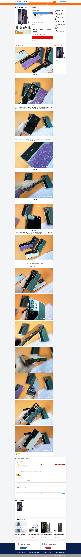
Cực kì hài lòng (34, 474)
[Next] (30, 16)
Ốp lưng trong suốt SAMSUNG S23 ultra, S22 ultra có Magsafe (33, 535)
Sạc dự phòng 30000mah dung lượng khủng (59, 535)
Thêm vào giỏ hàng (41, 34)
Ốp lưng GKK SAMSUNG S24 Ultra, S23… (19, 512)
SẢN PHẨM (35, 4)
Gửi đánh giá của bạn (59, 464)
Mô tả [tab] (16, 45)
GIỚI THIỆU (43, 4)
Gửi (63, 493)
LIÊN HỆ (46, 4)
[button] (63, 1)
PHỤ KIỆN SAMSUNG (37, 41)
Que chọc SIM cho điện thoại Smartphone (42, 15)
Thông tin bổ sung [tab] (20, 45)
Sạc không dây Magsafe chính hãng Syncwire (20, 535)
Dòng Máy (33, 24)
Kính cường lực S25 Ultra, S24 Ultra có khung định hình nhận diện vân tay (46, 535)
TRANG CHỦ (31, 4)
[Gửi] (54, 2)
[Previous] (16, 16)
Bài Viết (39, 4)
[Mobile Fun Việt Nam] (21, 2)
